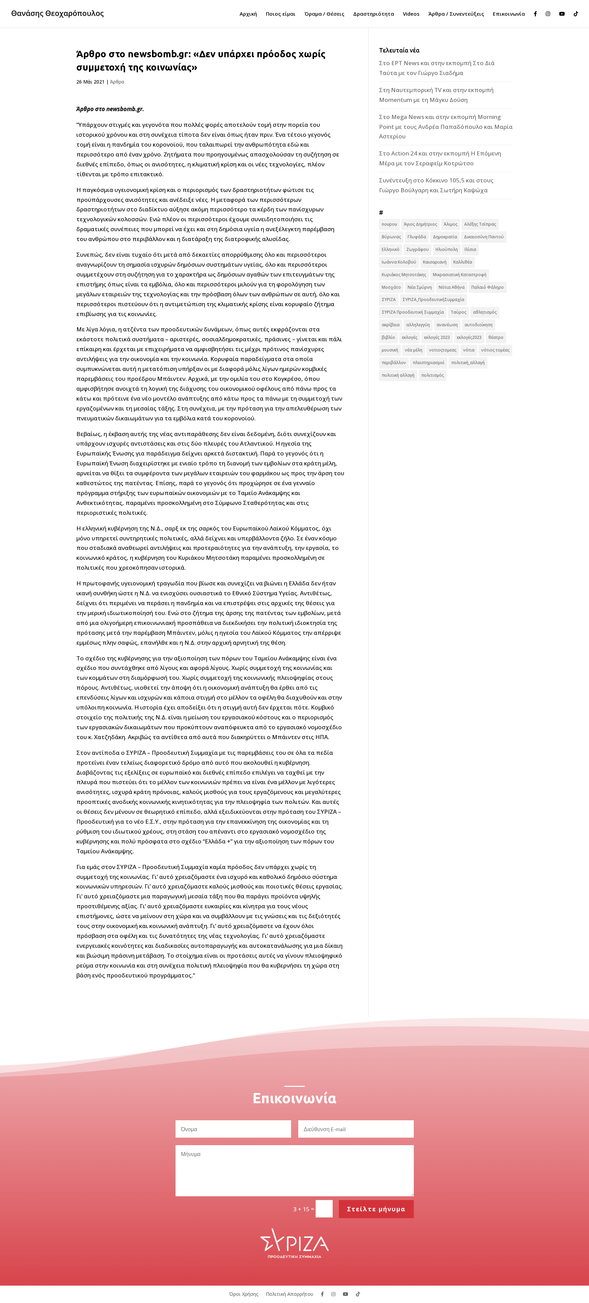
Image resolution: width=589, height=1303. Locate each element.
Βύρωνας (391, 237)
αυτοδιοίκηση (479, 325)
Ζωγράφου (417, 249)
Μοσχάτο (391, 287)
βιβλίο (388, 337)
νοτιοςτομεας (442, 350)
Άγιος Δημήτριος (420, 224)
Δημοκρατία (445, 237)
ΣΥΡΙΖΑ (389, 299)
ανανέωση (447, 325)
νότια (468, 350)
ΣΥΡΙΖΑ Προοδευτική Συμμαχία (413, 312)
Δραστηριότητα (373, 14)
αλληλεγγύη (418, 325)
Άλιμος (450, 224)
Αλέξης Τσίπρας (480, 224)
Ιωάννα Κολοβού (399, 262)
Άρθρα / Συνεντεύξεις (456, 14)
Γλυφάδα (417, 237)
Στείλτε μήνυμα (376, 1209)
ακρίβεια (390, 325)
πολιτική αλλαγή (398, 375)
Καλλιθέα (462, 262)
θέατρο (495, 337)
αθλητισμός (485, 312)
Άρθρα (117, 81)
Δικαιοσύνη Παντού (484, 237)
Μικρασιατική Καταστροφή (459, 275)
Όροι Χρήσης (243, 1294)
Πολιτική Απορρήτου (289, 1294)
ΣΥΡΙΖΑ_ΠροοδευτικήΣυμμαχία (433, 299)
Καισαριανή (435, 262)
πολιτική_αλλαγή (468, 362)
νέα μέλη (413, 350)
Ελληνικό (390, 249)
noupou (389, 224)
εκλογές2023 (469, 337)
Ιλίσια (470, 249)
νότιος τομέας (495, 350)
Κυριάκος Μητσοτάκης (404, 275)
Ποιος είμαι (281, 14)
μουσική (390, 350)
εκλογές (409, 337)
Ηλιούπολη (447, 249)
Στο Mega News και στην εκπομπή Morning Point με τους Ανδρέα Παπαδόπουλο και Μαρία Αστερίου (446, 126)
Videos (411, 14)
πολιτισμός (432, 375)
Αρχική (248, 14)
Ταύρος (458, 312)
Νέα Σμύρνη (420, 287)
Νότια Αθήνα (452, 287)
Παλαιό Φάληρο (487, 287)
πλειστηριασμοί (428, 362)
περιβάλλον (394, 362)
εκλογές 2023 (437, 337)
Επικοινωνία (509, 14)
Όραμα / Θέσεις (324, 14)
